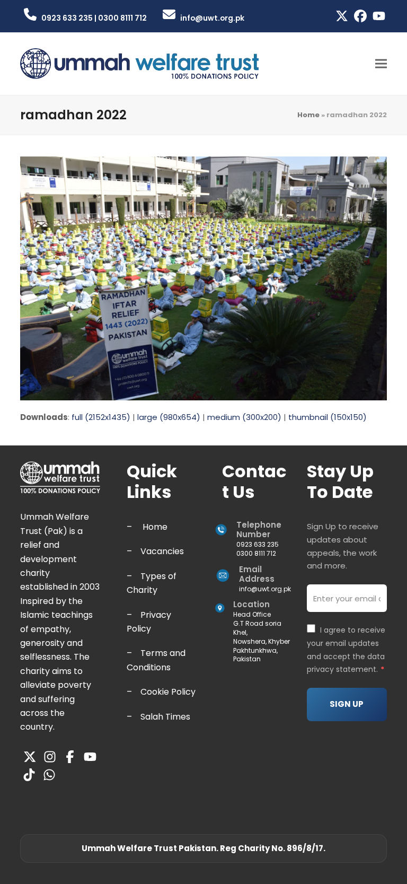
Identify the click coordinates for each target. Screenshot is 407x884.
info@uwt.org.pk (265, 588)
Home (308, 115)
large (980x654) (168, 417)
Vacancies (162, 551)
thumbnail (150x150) (327, 417)
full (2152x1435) (101, 417)
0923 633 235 (257, 544)
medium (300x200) (244, 417)
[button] (381, 63)
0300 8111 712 (256, 553)
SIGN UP (347, 704)
